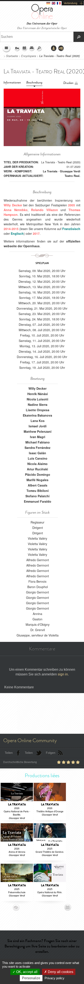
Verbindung (70, 3)
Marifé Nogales (37, 480)
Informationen (12, 82)
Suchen (39, 48)
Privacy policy (54, 978)
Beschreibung (34, 82)
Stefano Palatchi (37, 496)
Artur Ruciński (37, 469)
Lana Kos (38, 421)
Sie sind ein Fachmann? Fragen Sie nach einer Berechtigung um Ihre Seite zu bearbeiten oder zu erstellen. (42, 946)
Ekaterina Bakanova (37, 415)
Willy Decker (37, 388)
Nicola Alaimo (37, 464)
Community (61, 48)
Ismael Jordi (38, 426)
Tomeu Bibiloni (37, 490)
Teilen (9, 752)
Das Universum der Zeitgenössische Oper (42, 28)
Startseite (12, 56)
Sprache (17, 48)
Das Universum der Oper (42, 24)
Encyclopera (28, 56)
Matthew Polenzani (37, 431)
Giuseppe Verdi (70, 171)
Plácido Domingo (37, 474)
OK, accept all (26, 972)
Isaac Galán (37, 453)
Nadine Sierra (37, 404)
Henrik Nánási (37, 394)
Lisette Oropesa (37, 410)
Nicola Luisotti (37, 399)
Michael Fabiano (37, 442)
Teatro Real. (72, 176)
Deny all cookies (60, 972)
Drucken (68, 83)
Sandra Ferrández (37, 447)
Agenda (25, 48)
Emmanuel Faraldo (37, 501)
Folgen (50, 752)
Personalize (31, 978)
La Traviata (50, 171)
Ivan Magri (37, 437)
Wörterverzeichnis (32, 48)
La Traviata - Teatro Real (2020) (59, 56)
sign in (63, 674)
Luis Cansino (37, 458)
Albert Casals (37, 485)
